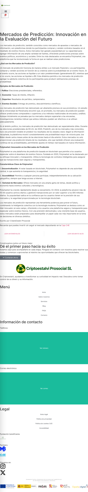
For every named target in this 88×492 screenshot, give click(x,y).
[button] (5, 11)
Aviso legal (44, 414)
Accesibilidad (44, 428)
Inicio (44, 292)
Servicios (44, 301)
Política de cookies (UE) (44, 423)
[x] (3, 473)
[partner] (3, 449)
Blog (44, 306)
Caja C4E (65, 225)
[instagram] (3, 466)
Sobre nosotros (44, 297)
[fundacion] (3, 438)
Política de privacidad (44, 419)
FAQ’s (44, 310)
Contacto (44, 315)
